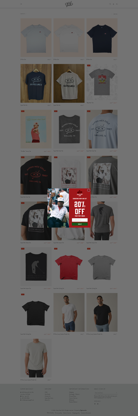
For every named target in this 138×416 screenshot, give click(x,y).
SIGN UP (80, 224)
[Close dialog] (88, 190)
